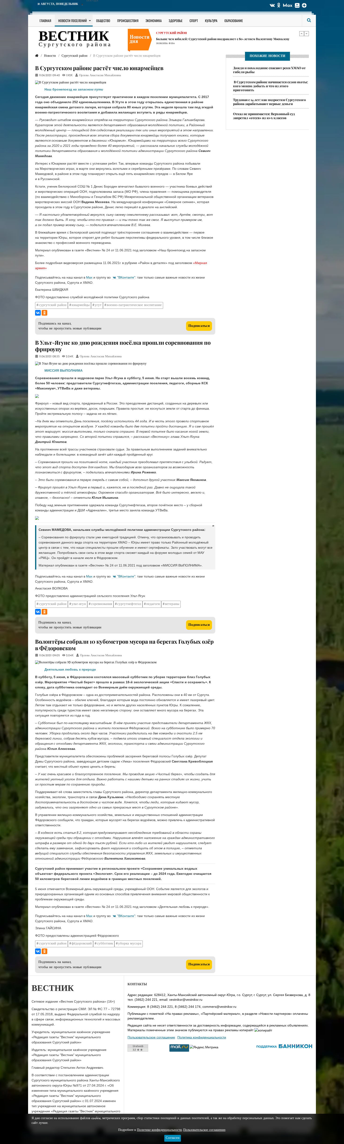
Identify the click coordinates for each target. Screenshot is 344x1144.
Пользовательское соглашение (151, 1037)
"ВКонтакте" (126, 277)
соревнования (101, 604)
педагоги (153, 604)
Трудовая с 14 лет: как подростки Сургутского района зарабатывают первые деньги (219, 39)
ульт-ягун (79, 604)
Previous (301, 33)
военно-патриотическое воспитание (134, 305)
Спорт (194, 20)
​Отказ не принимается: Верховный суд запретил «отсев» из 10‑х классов (264, 116)
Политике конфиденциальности (159, 1130)
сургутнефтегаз (129, 604)
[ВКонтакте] (38, 313)
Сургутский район (171, 33)
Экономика (154, 20)
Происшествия (128, 20)
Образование (233, 20)
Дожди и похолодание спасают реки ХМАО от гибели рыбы (269, 70)
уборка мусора (129, 943)
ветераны (172, 604)
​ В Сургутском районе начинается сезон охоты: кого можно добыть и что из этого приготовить (270, 86)
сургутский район (52, 305)
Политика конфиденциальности (201, 1037)
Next (306, 33)
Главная (45, 20)
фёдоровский (82, 943)
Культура (211, 20)
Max (288, 5)
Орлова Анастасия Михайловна (100, 75)
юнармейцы (81, 305)
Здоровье (176, 20)
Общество (103, 20)
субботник (105, 943)
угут (98, 305)
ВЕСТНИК (74, 37)
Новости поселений (72, 20)
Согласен (172, 1138)
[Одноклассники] (44, 313)
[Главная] (36, 56)
